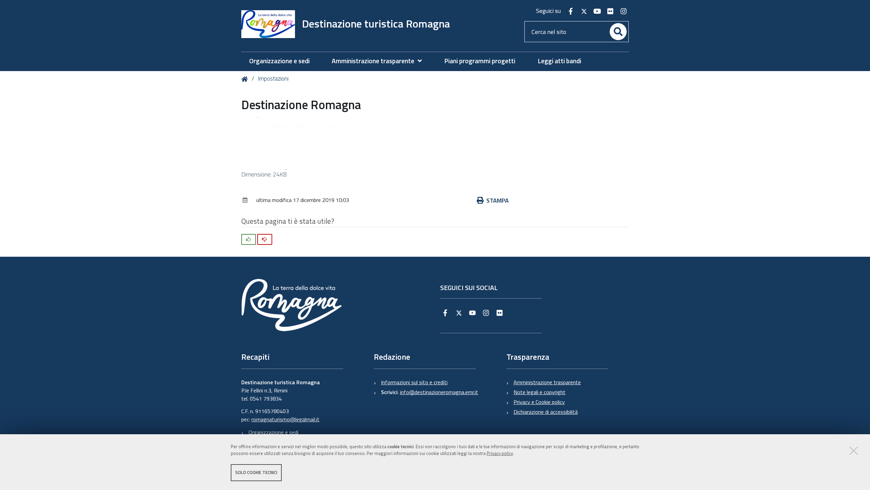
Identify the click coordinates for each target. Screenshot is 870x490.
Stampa (497, 200)
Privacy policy (500, 453)
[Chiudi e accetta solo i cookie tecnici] (853, 450)
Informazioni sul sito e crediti (414, 382)
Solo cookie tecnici (256, 472)
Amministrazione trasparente (547, 382)
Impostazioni (273, 78)
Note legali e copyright (540, 392)
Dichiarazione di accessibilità (546, 412)
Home (245, 79)
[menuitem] (380, 61)
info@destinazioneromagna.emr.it (439, 392)
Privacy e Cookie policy (539, 402)
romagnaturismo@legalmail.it (285, 419)
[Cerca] (618, 31)
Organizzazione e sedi (273, 432)
